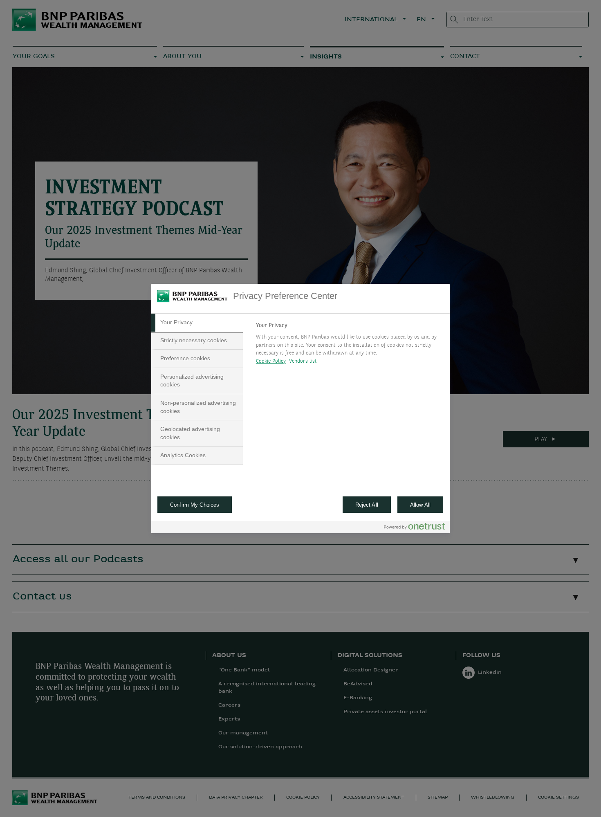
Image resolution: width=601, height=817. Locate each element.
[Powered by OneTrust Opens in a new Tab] (414, 528)
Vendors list (303, 361)
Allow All (420, 505)
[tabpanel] (349, 345)
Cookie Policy (271, 361)
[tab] (197, 323)
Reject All (366, 505)
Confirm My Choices (194, 505)
